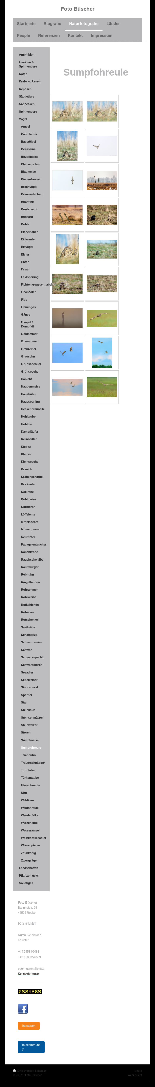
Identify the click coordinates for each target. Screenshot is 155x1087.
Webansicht (135, 1075)
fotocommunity (31, 1047)
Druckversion (26, 1070)
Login (138, 1070)
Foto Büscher (77, 9)
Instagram (29, 1025)
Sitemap (42, 1070)
